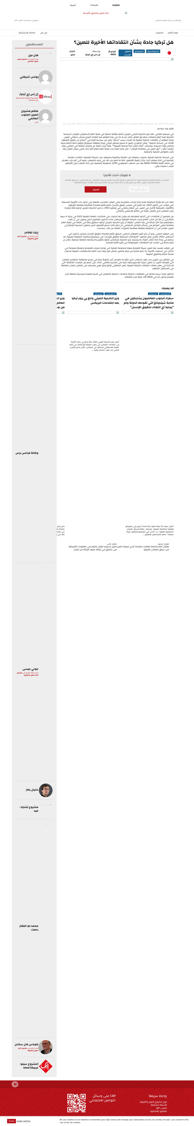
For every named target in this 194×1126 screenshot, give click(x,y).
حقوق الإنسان (127, 53)
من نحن (43, 33)
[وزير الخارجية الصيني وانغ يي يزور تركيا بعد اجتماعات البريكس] (93, 325)
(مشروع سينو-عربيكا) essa (29, 1065)
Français (94, 5)
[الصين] (169, 53)
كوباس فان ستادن (26, 1044)
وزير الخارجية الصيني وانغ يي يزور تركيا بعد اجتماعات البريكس (95, 300)
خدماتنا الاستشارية (27, 33)
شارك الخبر (72, 53)
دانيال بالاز (32, 789)
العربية (73, 5)
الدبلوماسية (153, 51)
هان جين (33, 55)
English (116, 5)
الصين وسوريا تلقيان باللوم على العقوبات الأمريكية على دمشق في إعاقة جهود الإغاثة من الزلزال (93, 548)
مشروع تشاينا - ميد (28, 808)
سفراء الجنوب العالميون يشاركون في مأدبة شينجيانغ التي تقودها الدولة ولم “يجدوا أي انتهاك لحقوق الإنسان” (149, 302)
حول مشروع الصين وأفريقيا (153, 1102)
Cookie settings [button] (23, 1121)
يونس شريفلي (29, 76)
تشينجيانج (139, 51)
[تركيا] (164, 53)
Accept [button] (11, 1121)
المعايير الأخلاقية (158, 1111)
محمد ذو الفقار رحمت (28, 927)
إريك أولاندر (31, 232)
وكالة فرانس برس (26, 453)
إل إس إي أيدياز (92, 54)
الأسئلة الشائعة (159, 1105)
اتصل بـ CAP (161, 1108)
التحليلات (159, 33)
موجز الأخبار (173, 33)
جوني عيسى (30, 668)
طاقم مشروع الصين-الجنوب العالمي (29, 114)
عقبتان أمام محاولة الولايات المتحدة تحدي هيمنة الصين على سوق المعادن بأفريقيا (143, 548)
